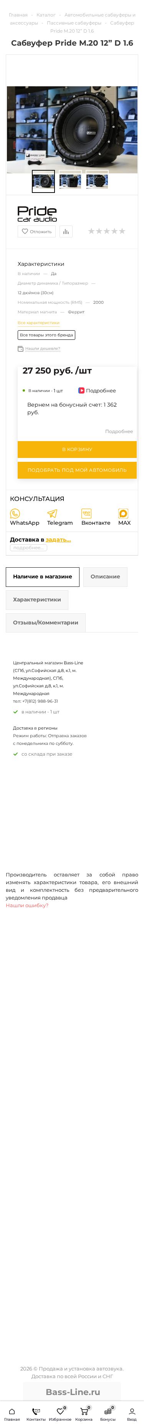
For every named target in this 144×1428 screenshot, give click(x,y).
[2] (99, 231)
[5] (122, 231)
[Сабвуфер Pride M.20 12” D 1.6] (43, 182)
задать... (58, 539)
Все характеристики (39, 322)
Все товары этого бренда (46, 335)
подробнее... (28, 547)
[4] (115, 231)
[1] (92, 231)
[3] (107, 231)
